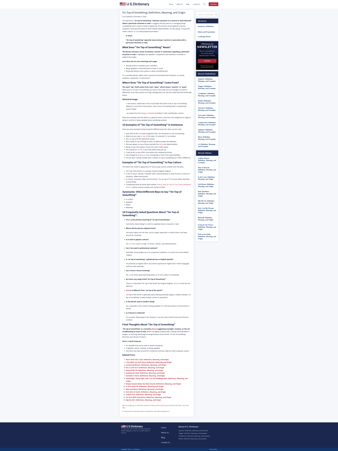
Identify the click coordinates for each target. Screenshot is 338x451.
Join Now (213, 4)
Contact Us (196, 4)
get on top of (139, 150)
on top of (144, 136)
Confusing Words (204, 37)
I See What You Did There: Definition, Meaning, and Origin (149, 362)
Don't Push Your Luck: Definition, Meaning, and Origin (147, 359)
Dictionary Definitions (206, 26)
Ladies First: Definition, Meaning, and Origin (143, 395)
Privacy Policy (213, 449)
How (127, 290)
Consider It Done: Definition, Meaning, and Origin (145, 376)
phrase (154, 329)
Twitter (152, 405)
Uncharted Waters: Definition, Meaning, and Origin (146, 365)
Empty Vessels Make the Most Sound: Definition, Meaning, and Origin (153, 384)
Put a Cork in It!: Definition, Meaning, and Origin (145, 368)
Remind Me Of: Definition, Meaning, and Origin (144, 370)
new (140, 133)
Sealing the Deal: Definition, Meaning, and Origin (145, 373)
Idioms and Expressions (206, 32)
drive (161, 144)
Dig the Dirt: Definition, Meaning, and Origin (143, 400)
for (166, 136)
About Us (180, 4)
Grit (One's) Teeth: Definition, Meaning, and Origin (146, 392)
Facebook (161, 405)
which (176, 283)
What (128, 220)
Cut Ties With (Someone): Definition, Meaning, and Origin (148, 397)
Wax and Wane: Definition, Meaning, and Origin (145, 389)
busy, (144, 155)
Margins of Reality (147, 113)
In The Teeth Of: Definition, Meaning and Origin (145, 386)
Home (171, 4)
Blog (187, 4)
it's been (132, 244)
